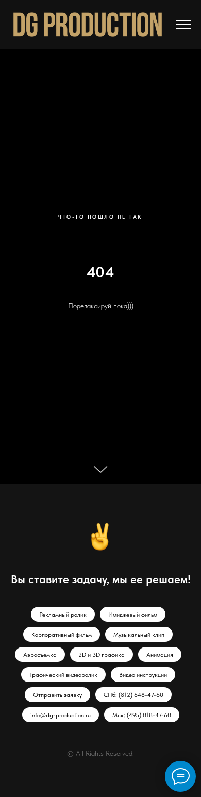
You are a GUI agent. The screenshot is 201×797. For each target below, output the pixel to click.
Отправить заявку (57, 695)
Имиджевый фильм (132, 614)
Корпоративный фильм (61, 634)
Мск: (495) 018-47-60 (141, 715)
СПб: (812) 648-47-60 (133, 695)
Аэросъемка (40, 654)
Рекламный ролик (63, 614)
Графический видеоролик (63, 674)
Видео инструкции (143, 674)
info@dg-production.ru (60, 715)
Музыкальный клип (138, 634)
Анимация (159, 654)
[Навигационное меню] (183, 25)
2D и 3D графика (101, 654)
